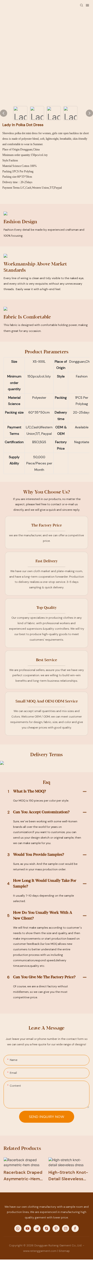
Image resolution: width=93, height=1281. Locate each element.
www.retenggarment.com (40, 1251)
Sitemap (64, 1251)
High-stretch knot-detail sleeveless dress (68, 1175)
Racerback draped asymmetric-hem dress (23, 1175)
